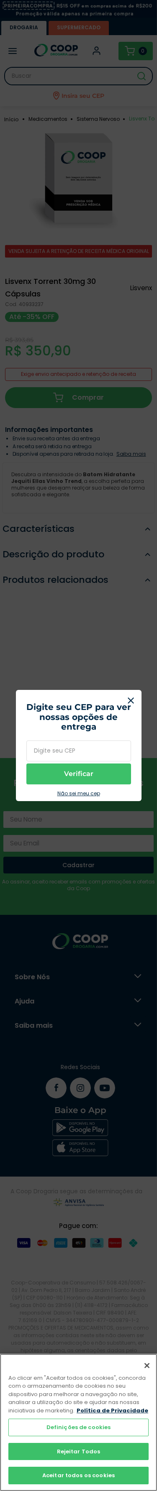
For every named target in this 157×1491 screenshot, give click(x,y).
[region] (78, 1422)
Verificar (78, 774)
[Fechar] (147, 1365)
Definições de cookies (78, 1427)
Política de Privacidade (112, 1410)
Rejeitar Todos (78, 1451)
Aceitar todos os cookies (78, 1475)
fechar (131, 700)
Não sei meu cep (78, 793)
